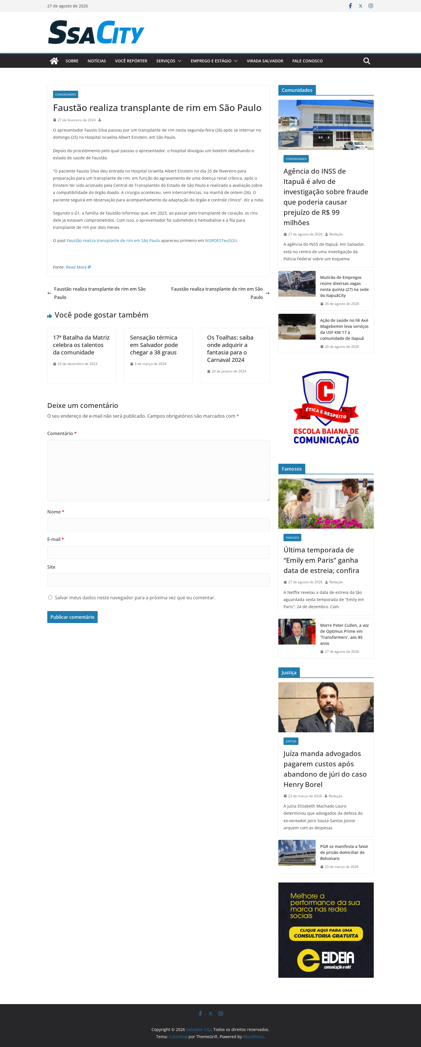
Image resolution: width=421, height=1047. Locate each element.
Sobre (72, 61)
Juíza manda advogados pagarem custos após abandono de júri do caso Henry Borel (325, 769)
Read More (76, 267)
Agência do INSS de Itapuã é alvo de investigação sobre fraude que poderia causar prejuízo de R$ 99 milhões (326, 196)
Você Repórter (131, 61)
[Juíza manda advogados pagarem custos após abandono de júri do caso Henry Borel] (326, 707)
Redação (336, 234)
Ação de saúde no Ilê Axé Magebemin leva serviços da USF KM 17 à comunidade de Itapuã (344, 329)
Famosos (292, 538)
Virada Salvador (265, 61)
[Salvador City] (54, 61)
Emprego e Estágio (211, 61)
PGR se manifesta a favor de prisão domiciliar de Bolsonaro (344, 852)
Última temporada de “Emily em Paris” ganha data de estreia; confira (321, 560)
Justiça (291, 741)
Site (51, 567)
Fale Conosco (307, 61)
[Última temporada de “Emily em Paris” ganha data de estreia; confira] (326, 504)
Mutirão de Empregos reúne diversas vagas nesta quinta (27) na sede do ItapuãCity (344, 286)
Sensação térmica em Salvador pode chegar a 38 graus (154, 345)
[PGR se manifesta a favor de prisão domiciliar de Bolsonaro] (297, 856)
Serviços (165, 61)
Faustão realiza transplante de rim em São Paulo (113, 240)
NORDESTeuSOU (221, 240)
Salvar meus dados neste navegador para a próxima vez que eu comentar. (135, 597)
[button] (178, 61)
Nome (55, 512)
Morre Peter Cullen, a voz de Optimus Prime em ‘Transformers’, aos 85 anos (344, 634)
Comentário (62, 433)
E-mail (55, 539)
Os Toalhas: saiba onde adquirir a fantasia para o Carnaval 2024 (230, 349)
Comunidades (65, 94)
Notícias (97, 61)
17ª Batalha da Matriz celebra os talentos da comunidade (81, 345)
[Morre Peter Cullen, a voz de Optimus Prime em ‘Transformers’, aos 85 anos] (297, 638)
